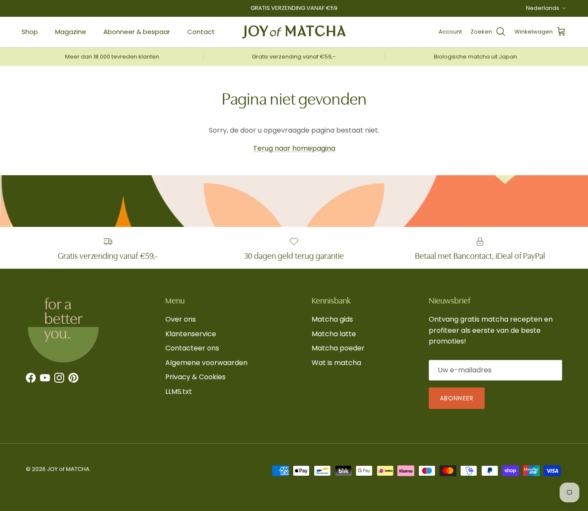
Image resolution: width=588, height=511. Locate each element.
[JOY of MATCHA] (294, 32)
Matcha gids (332, 319)
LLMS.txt (178, 391)
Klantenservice (190, 334)
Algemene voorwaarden (206, 363)
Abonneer (456, 398)
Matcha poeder (338, 348)
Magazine (70, 31)
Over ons (180, 319)
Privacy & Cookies (195, 377)
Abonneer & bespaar (136, 31)
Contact (201, 31)
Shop (30, 31)
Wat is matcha (336, 363)
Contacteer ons (192, 348)
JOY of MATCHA (68, 469)
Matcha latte (334, 334)
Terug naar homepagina (294, 148)
